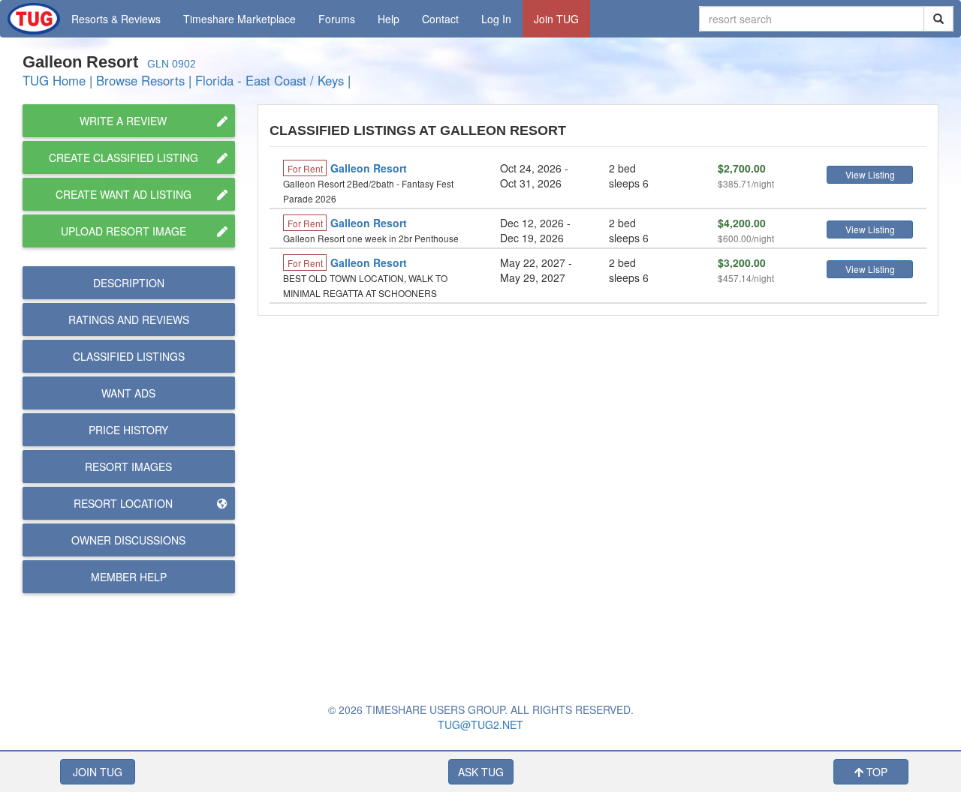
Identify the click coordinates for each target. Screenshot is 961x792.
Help (388, 18)
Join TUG (556, 18)
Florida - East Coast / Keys (269, 80)
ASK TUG (481, 771)
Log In (496, 18)
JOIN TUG (97, 771)
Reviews (128, 319)
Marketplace (239, 18)
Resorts (116, 18)
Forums (336, 18)
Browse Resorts (140, 80)
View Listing (870, 174)
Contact (440, 18)
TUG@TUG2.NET (480, 724)
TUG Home (54, 80)
